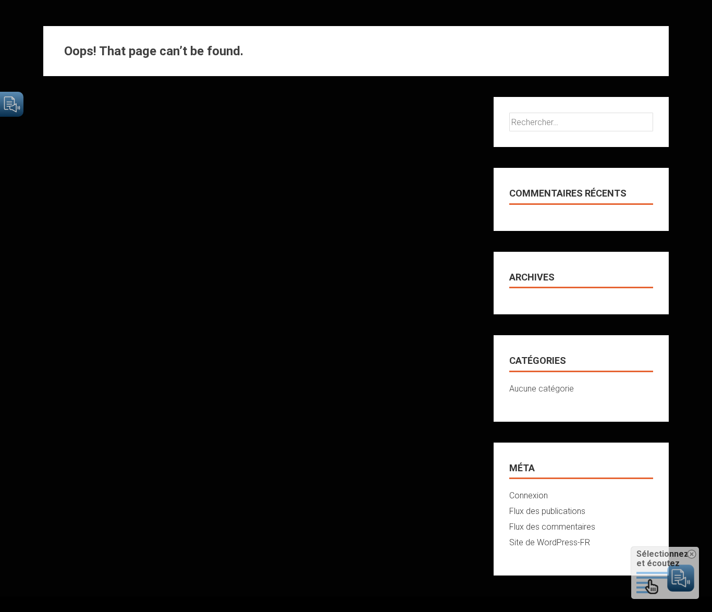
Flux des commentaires (552, 527)
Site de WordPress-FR (549, 542)
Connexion (528, 495)
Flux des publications (547, 511)
